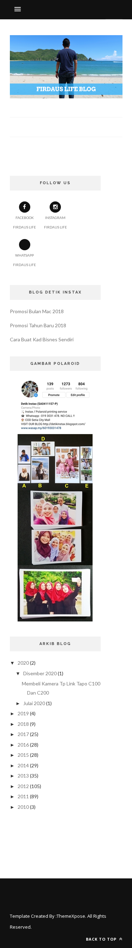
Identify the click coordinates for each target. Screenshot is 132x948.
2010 (23, 807)
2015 (23, 755)
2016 (23, 745)
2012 (23, 786)
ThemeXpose (71, 916)
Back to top (102, 939)
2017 (23, 734)
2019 (23, 713)
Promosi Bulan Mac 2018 (37, 311)
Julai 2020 (34, 703)
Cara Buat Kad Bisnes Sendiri (42, 339)
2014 (23, 765)
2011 (23, 796)
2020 (23, 663)
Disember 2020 (40, 673)
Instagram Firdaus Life (55, 222)
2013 (23, 776)
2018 (23, 724)
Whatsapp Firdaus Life (24, 260)
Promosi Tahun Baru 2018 (38, 325)
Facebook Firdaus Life (24, 222)
